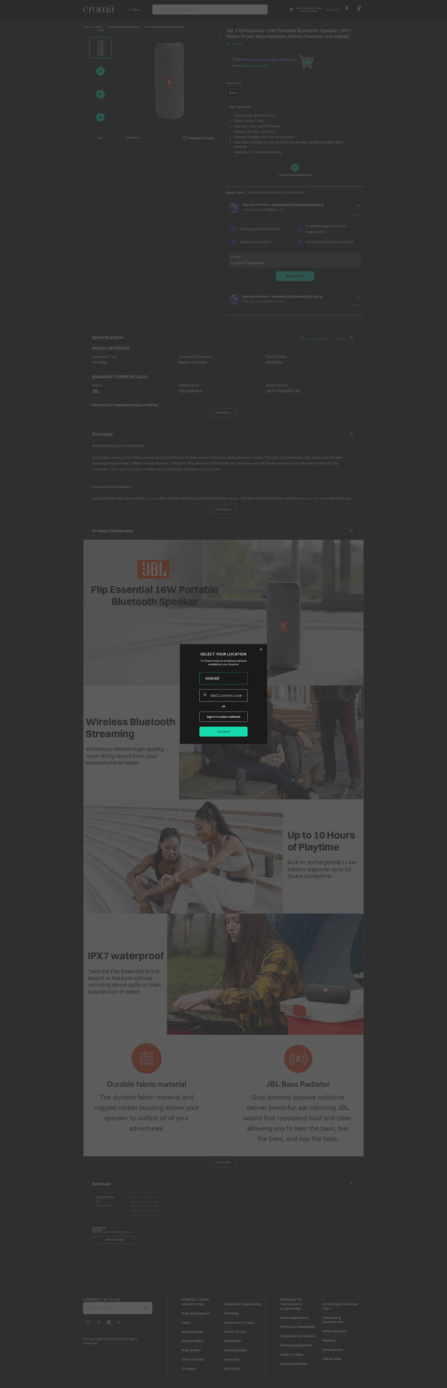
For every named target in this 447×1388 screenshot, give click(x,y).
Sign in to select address (223, 716)
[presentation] (223, 678)
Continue (223, 731)
